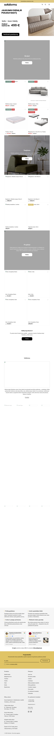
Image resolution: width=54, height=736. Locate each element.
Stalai (5, 682)
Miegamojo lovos (8, 676)
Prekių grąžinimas (31, 685)
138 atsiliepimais (37, 648)
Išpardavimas (7, 687)
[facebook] (28, 711)
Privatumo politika (32, 676)
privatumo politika (13, 664)
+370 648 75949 (31, 701)
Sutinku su (11, 664)
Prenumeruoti (45, 660)
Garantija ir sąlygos (32, 687)
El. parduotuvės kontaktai (33, 691)
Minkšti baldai (7, 674)
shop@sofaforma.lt (31, 704)
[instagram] (31, 711)
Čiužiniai (6, 678)
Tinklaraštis (30, 693)
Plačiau (27, 62)
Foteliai (5, 680)
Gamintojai (30, 680)
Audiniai (30, 678)
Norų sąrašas (30, 689)
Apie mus (30, 674)
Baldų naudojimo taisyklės (33, 682)
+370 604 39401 (31, 700)
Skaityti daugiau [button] (9, 644)
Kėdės (5, 685)
